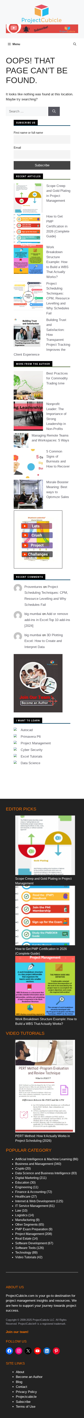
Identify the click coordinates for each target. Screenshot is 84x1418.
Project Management (36, 743)
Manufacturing (25, 1220)
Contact (21, 1387)
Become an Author (29, 1377)
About (20, 1372)
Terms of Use (25, 1406)
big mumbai (32, 614)
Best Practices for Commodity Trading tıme (57, 378)
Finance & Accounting (30, 1192)
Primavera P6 (31, 736)
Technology (23, 1252)
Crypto (19, 1168)
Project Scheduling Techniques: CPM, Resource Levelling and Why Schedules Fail (58, 298)
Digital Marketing (27, 1177)
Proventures (33, 587)
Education (22, 1182)
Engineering (23, 1187)
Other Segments (26, 1224)
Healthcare (22, 1196)
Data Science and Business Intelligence (43, 1173)
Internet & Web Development (35, 1201)
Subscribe (23, 1402)
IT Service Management (31, 1206)
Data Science (30, 763)
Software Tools (25, 1248)
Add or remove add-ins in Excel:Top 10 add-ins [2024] (47, 620)
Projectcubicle (26, 1397)
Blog (19, 1382)
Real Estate (23, 1238)
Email (17, 147)
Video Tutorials (25, 1257)
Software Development (31, 1243)
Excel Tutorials (31, 756)
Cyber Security (32, 750)
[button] (74, 44)
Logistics (21, 1215)
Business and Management (34, 1163)
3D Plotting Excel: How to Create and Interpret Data (43, 641)
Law (18, 1210)
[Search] (54, 111)
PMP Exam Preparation (31, 1229)
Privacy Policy (26, 1392)
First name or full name (28, 132)
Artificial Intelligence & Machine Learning (43, 1159)
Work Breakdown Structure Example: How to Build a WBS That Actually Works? (57, 262)
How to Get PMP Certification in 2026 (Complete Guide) (57, 226)
